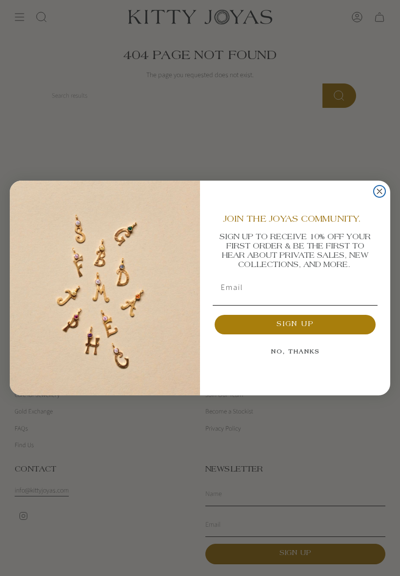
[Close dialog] (379, 191)
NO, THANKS (295, 352)
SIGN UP (295, 324)
